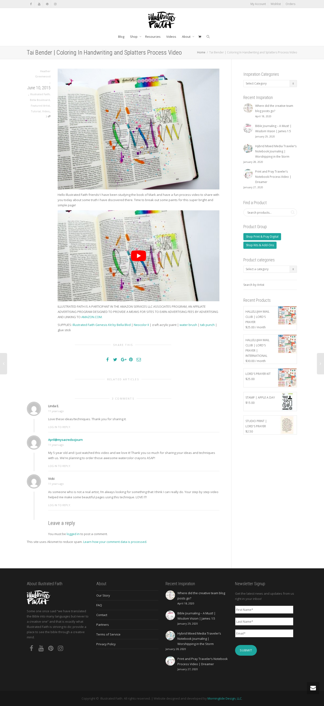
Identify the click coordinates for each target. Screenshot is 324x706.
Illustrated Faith (40, 94)
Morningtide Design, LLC (225, 698)
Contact (101, 615)
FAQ (99, 605)
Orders (290, 4)
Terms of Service (108, 634)
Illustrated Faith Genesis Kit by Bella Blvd (102, 325)
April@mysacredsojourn (65, 440)
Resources (153, 36)
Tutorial (36, 111)
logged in (73, 534)
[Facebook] (31, 4)
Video (46, 111)
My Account (258, 4)
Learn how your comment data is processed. (115, 542)
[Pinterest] (47, 4)
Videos (171, 36)
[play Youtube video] (138, 255)
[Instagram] (55, 4)
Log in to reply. (59, 427)
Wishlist (276, 4)
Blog (121, 36)
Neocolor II (141, 325)
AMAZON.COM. (91, 317)
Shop (134, 36)
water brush (188, 325)
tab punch (207, 325)
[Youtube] (39, 4)
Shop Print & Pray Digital (262, 237)
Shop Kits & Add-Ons (260, 245)
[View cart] (199, 36)
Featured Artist (40, 105)
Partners (102, 624)
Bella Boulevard (40, 100)
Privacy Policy (106, 644)
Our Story (103, 595)
